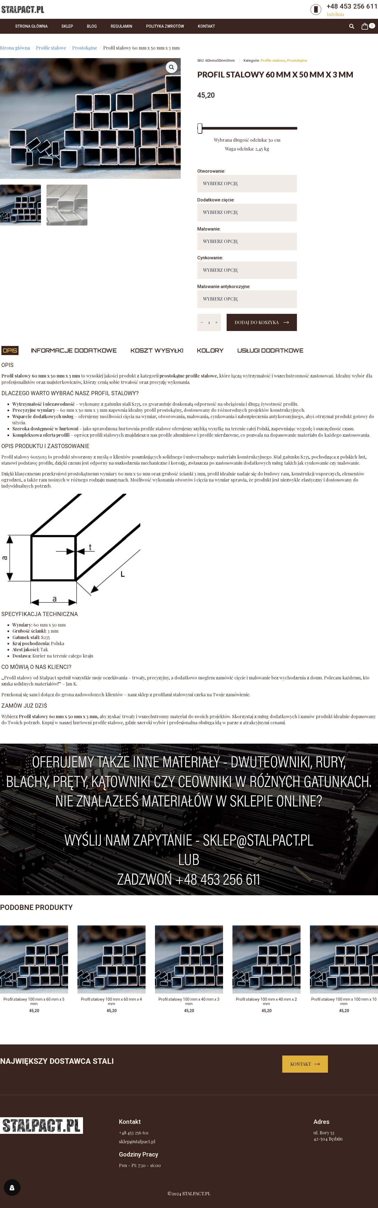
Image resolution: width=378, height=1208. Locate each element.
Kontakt (206, 26)
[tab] (10, 350)
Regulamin (121, 26)
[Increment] (216, 322)
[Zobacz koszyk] (364, 26)
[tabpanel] (189, 544)
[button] (171, 67)
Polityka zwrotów (165, 26)
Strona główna (31, 26)
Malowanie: (209, 229)
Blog (92, 26)
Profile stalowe (51, 48)
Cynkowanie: (210, 257)
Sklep (67, 26)
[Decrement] (202, 322)
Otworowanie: (211, 171)
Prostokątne (84, 48)
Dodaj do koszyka (257, 322)
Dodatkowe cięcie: (216, 200)
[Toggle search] (352, 26)
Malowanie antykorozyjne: (223, 286)
